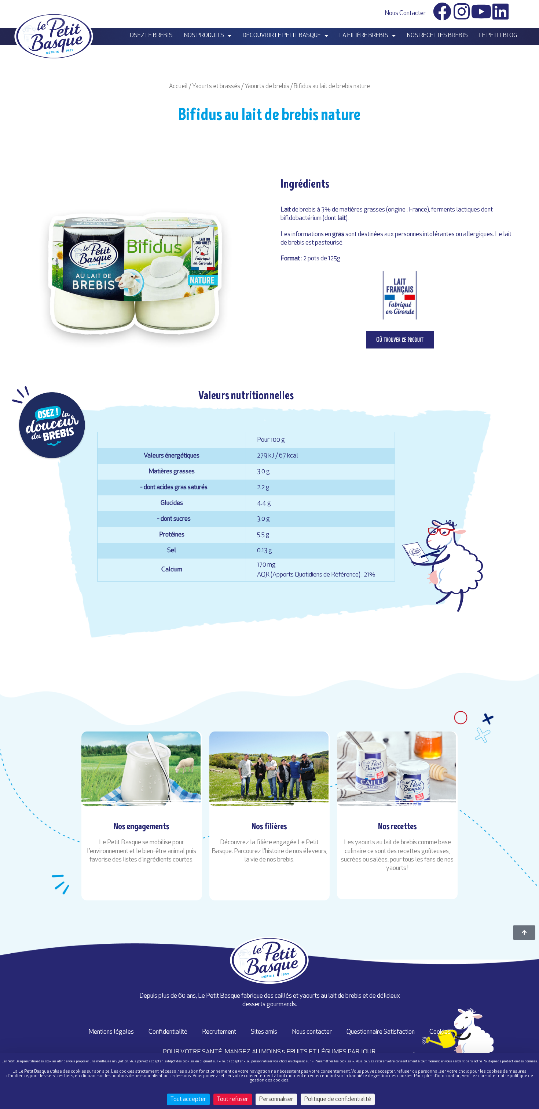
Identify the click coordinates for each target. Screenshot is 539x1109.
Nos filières (269, 826)
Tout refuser (232, 1099)
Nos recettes (397, 826)
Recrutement (219, 1032)
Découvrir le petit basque (282, 36)
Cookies (440, 1032)
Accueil (178, 87)
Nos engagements (141, 826)
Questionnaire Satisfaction (380, 1032)
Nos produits (204, 36)
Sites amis (264, 1032)
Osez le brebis (151, 36)
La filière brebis (364, 36)
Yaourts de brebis (267, 87)
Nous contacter (405, 13)
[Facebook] (442, 11)
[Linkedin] (500, 11)
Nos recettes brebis (437, 36)
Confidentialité (167, 1032)
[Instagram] (461, 11)
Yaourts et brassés (216, 87)
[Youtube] (481, 11)
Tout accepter (188, 1099)
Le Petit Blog (498, 36)
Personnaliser (276, 1099)
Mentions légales (111, 1032)
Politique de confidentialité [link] (337, 1099)
